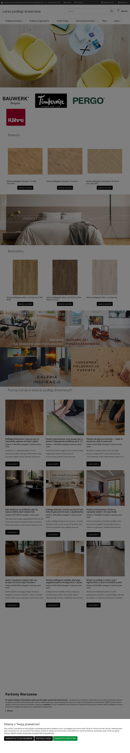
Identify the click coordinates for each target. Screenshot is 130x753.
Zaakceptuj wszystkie (65, 738)
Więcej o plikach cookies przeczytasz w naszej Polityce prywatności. (29, 733)
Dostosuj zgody (43, 738)
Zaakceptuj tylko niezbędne (19, 738)
